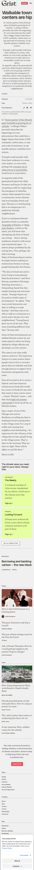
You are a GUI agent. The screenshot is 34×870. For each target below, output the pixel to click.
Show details (24, 855)
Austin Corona (6, 709)
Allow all (17, 861)
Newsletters (5, 825)
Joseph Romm (6, 569)
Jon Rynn (4, 93)
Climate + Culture (27, 103)
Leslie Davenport (10, 616)
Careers (4, 809)
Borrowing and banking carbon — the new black (17, 562)
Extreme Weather (7, 787)
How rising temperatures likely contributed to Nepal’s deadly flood (16, 688)
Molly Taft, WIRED (7, 695)
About (3, 801)
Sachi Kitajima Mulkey (8, 733)
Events (4, 828)
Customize (16, 866)
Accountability (6, 784)
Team (3, 804)
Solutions (4, 782)
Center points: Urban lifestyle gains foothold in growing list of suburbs (17, 25)
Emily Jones (5, 721)
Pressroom (5, 814)
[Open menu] (30, 3)
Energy (4, 776)
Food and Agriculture (8, 789)
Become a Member (7, 831)
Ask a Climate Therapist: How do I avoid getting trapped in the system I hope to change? (17, 649)
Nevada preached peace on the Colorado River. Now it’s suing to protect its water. (17, 704)
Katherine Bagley (7, 628)
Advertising (5, 833)
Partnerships (5, 811)
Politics (14, 569)
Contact (4, 806)
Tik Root (4, 640)
